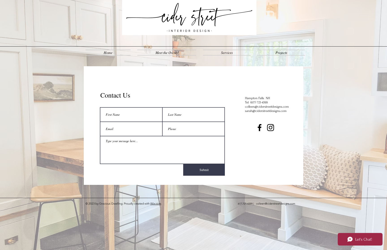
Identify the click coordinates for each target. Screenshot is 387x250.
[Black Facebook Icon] (259, 127)
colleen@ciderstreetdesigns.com (267, 107)
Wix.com (155, 203)
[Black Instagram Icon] (270, 127)
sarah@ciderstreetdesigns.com (266, 111)
